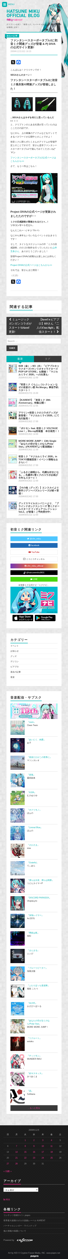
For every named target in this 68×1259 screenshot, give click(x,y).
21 (16, 1158)
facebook (34, 545)
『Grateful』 (32, 863)
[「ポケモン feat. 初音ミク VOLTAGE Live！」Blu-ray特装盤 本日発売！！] (13, 431)
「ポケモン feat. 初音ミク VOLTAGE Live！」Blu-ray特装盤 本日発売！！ (39, 429)
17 (43, 1152)
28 (16, 1164)
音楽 (12, 677)
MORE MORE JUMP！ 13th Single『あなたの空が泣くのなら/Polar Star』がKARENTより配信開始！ (37, 444)
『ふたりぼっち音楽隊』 (38, 985)
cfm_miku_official (34, 566)
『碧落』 (31, 775)
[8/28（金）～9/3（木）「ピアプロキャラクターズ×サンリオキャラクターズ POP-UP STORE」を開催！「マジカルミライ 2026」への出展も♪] (13, 368)
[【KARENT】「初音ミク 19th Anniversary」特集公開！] (13, 402)
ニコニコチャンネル (35, 559)
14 (16, 1152)
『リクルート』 (34, 1038)
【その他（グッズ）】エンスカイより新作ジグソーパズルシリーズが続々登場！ (39, 490)
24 (43, 1158)
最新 (20, 359)
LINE (35, 579)
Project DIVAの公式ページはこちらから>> (31, 265)
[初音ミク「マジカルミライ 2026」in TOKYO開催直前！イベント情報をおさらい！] (13, 459)
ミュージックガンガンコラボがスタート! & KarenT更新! (20, 325)
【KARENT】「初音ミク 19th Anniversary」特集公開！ (34, 401)
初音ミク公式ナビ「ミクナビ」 (34, 585)
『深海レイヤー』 (35, 915)
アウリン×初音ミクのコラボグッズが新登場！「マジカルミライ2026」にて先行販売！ (39, 415)
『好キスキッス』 (35, 1073)
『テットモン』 (34, 1056)
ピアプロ (14, 667)
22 (25, 1158)
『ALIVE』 (32, 1003)
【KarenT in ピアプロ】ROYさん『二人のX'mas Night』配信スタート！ (48, 325)
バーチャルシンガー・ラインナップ (19, 1226)
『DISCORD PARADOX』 (39, 898)
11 (51, 1146)
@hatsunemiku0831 (35, 573)
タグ (48, 359)
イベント (14, 646)
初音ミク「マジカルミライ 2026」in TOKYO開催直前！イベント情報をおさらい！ (38, 459)
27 (8, 1164)
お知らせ (14, 651)
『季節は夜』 (33, 933)
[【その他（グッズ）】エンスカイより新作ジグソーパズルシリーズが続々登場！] (13, 490)
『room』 (31, 722)
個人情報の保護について (14, 1231)
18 (51, 1152)
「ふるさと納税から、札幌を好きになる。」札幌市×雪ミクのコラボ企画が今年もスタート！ (39, 475)
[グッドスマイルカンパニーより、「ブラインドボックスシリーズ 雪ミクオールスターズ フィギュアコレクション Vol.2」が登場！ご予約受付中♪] (13, 506)
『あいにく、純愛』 (36, 740)
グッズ (13, 656)
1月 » (9, 1171)
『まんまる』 (33, 950)
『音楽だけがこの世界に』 (39, 757)
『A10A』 (31, 792)
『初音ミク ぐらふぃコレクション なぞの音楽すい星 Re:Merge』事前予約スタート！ (38, 387)
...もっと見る (34, 1108)
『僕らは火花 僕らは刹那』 (40, 880)
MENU (11, 4)
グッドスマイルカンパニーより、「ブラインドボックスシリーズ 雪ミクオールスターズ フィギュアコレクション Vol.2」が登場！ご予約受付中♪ (39, 507)
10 (43, 1146)
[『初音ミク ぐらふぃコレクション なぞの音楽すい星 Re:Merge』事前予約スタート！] (13, 387)
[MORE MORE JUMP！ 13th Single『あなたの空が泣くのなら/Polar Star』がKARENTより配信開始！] (13, 443)
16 (34, 1152)
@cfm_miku (35, 539)
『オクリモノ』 (34, 810)
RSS (7, 1200)
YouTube (35, 552)
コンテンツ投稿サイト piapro (16, 1215)
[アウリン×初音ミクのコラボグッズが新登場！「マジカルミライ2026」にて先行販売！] (13, 415)
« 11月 (6, 1171)
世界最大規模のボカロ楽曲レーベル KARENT (24, 1220)
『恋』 (30, 1091)
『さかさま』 (33, 845)
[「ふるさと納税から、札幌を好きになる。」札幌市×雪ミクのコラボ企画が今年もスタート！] (13, 475)
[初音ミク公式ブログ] (23, 15)
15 (25, 1152)
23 (34, 1158)
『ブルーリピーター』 (37, 968)
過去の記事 (12, 35)
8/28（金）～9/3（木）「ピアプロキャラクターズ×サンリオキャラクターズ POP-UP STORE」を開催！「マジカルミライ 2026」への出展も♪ (39, 370)
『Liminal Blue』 (34, 827)
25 (51, 1158)
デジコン (14, 661)
